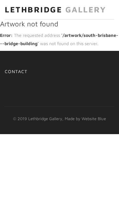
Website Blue (94, 118)
